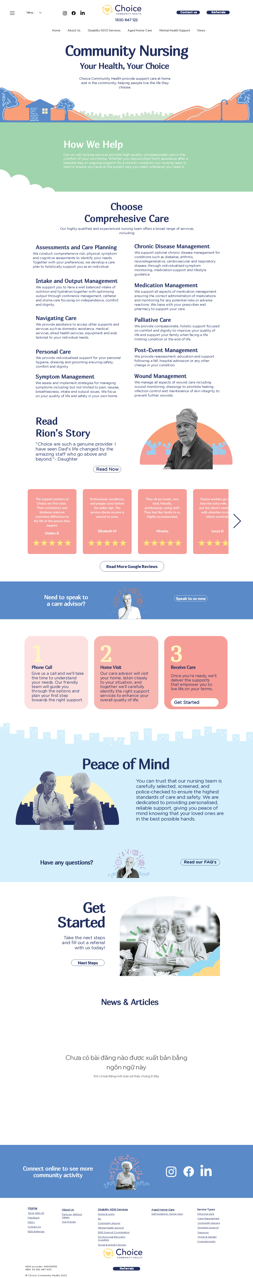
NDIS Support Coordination (113, 1232)
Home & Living (106, 1214)
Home (32, 1208)
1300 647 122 (126, 20)
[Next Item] (237, 521)
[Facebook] (73, 13)
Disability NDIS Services (113, 1209)
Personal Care (205, 1213)
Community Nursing (109, 1223)
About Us (68, 1209)
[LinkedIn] (82, 13)
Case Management (208, 1218)
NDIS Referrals (36, 1231)
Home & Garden (207, 1236)
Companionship (206, 1241)
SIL (99, 1218)
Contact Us (34, 1226)
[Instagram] (65, 13)
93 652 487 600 (42, 1269)
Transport (203, 1232)
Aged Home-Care (162, 1209)
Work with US (36, 1213)
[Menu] (11, 13)
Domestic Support (208, 1227)
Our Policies (69, 1221)
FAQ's (31, 1222)
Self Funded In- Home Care (167, 1213)
